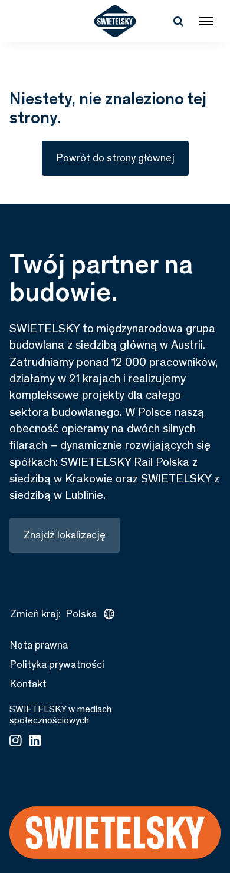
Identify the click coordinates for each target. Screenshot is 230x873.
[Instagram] (15, 741)
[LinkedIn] (35, 741)
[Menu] (206, 21)
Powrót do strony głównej (115, 157)
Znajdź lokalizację (65, 534)
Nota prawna (38, 645)
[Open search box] (178, 21)
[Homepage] (115, 21)
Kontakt (28, 683)
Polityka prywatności (56, 664)
